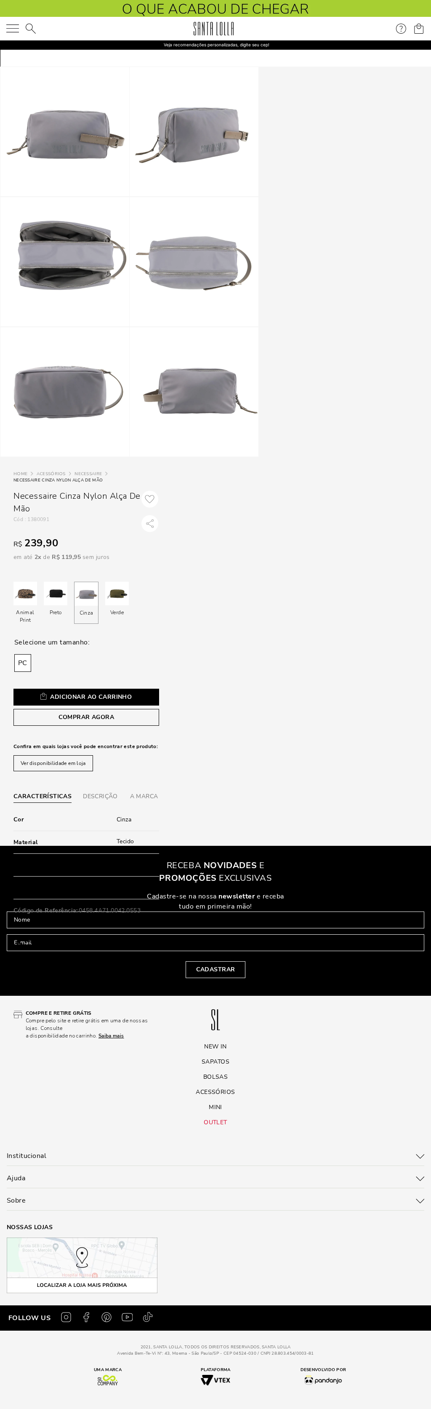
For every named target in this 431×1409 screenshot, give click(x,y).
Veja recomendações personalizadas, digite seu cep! (216, 44)
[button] (22, 663)
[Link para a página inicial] (20, 474)
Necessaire (88, 474)
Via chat (35, 984)
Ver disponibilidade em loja (53, 763)
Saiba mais (63, 955)
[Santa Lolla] (214, 28)
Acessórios (51, 474)
